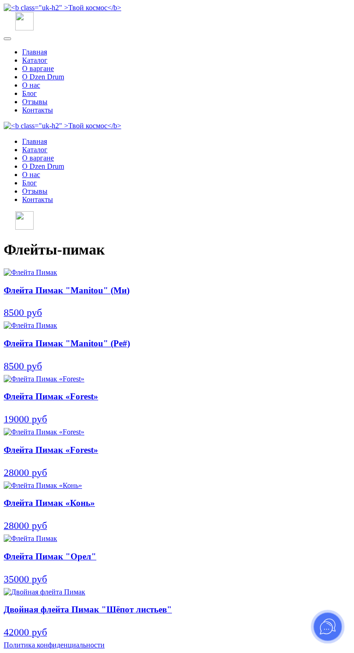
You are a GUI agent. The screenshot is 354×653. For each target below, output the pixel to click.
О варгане (38, 68)
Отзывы (34, 102)
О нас (31, 85)
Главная (34, 52)
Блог (29, 93)
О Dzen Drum (43, 77)
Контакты (37, 110)
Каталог (34, 60)
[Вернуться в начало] (62, 8)
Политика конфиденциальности (54, 645)
